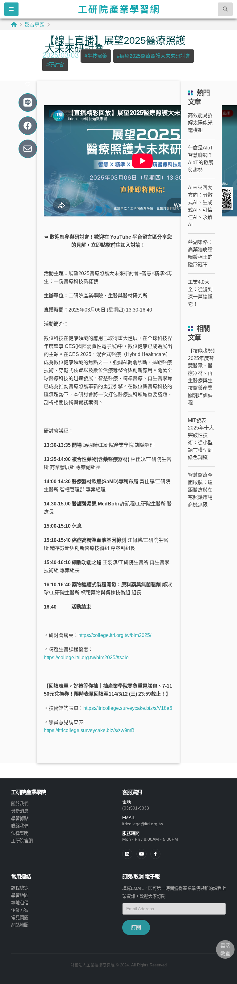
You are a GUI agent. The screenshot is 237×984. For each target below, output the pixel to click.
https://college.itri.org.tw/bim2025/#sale (86, 657)
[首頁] (14, 24)
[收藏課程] (28, 85)
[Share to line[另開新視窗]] (27, 102)
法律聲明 (19, 833)
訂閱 (136, 927)
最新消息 (19, 811)
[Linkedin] (127, 854)
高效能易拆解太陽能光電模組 (200, 123)
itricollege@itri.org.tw (142, 823)
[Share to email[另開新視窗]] (27, 149)
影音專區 (34, 24)
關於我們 (19, 803)
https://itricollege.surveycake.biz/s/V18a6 (127, 708)
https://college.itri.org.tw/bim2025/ (114, 635)
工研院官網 (22, 840)
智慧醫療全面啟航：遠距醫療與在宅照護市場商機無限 (200, 489)
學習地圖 (19, 895)
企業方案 (19, 910)
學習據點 (19, 818)
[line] (141, 854)
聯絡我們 (19, 825)
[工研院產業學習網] (118, 9)
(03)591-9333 (135, 808)
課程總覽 (19, 888)
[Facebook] (155, 854)
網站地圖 (19, 925)
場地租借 (19, 902)
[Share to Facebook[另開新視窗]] (27, 126)
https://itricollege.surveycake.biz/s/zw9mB (89, 730)
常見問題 (19, 917)
